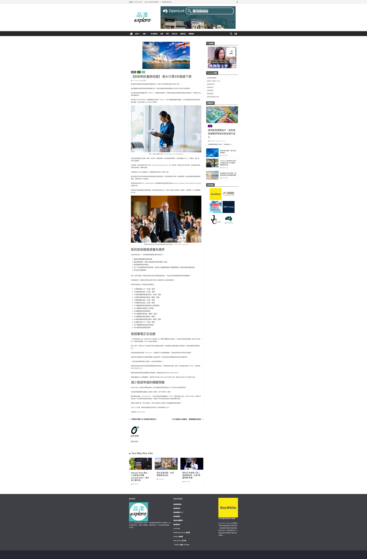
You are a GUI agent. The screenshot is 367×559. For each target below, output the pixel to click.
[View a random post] (235, 33)
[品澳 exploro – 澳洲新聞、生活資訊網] (131, 33)
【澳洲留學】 (210, 90)
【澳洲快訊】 (210, 87)
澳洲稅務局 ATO (178, 512)
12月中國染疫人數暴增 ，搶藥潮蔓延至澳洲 (186, 419)
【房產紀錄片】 (211, 84)
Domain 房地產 (178, 536)
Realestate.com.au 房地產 (181, 532)
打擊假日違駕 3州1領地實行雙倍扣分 (143, 419)
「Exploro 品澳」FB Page (181, 545)
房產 (144, 34)
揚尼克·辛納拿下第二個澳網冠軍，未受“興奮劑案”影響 (191, 475)
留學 (161, 34)
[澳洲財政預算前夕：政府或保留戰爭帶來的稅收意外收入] (222, 114)
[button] (147, 33)
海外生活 (174, 34)
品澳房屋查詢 (177, 504)
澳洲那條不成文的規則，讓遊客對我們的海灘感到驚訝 (228, 174)
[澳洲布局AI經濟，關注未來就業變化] (212, 153)
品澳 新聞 (143, 80)
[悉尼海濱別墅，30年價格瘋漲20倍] (166, 459)
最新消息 (183, 34)
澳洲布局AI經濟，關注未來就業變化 (228, 151)
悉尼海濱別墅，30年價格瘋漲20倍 (165, 474)
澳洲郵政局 (176, 524)
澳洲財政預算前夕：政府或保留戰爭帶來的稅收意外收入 (221, 134)
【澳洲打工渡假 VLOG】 (213, 81)
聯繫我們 (191, 34)
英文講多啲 (154, 34)
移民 (167, 34)
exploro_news (221, 141)
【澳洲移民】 (210, 93)
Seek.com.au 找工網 (179, 540)
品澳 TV (137, 34)
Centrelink (176, 528)
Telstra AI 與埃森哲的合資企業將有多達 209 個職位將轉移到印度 (228, 163)
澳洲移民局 (176, 508)
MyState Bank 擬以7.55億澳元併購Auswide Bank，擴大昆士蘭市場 (140, 477)
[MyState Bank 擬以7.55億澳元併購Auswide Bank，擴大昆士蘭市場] (140, 459)
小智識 (210, 126)
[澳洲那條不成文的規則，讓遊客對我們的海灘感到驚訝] (212, 175)
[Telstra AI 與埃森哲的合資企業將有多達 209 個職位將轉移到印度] (212, 164)
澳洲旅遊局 (176, 516)
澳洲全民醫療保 (178, 520)
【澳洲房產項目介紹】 (213, 97)
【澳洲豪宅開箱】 (211, 78)
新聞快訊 (134, 72)
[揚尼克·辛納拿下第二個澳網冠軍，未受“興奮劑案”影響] (191, 459)
